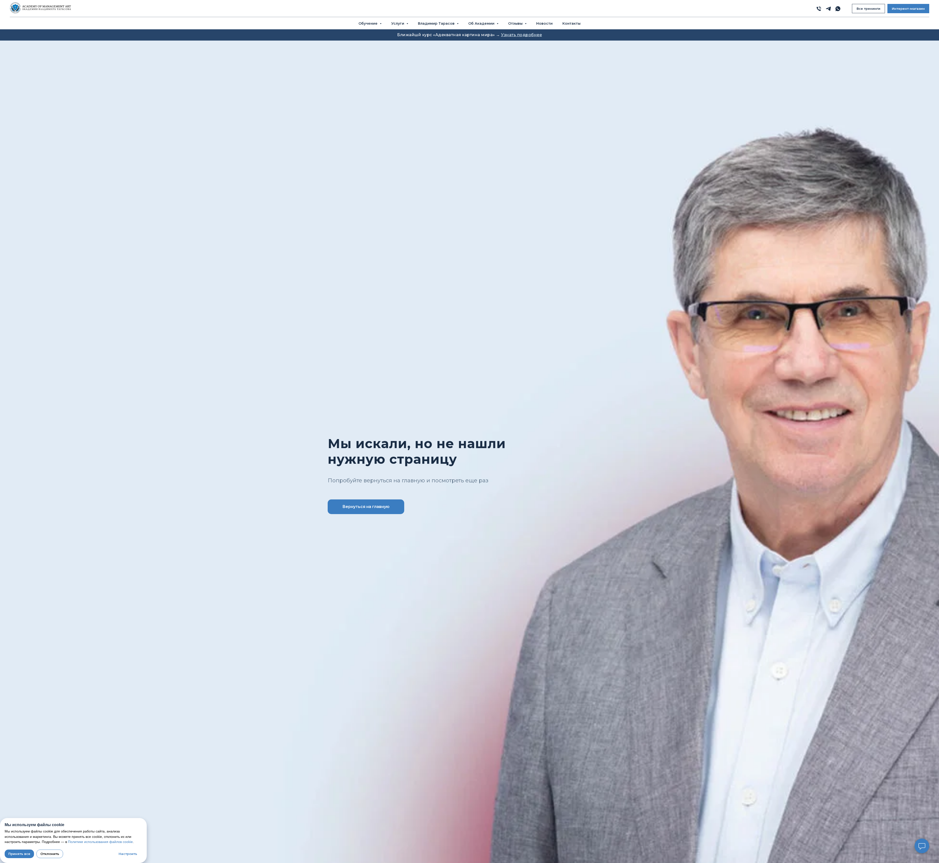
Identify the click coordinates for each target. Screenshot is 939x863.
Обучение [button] (368, 23)
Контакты (571, 23)
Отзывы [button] (516, 23)
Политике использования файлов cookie (100, 842)
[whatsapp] (838, 9)
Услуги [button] (398, 23)
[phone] (819, 9)
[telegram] (828, 9)
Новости (544, 23)
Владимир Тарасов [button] (437, 23)
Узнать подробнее (521, 34)
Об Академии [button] (481, 23)
